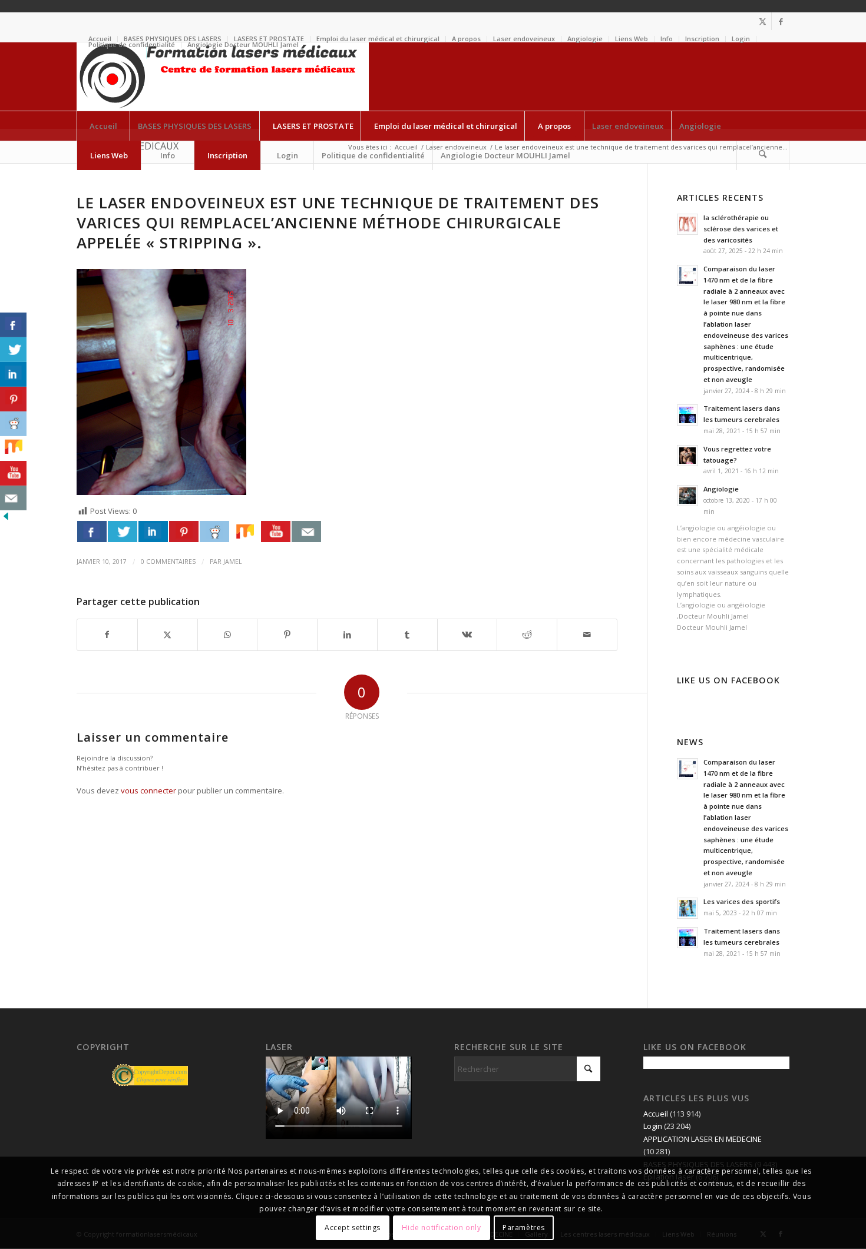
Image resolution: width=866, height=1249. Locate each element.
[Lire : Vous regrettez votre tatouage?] (687, 455)
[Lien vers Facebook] (780, 21)
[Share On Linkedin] (153, 531)
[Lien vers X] (762, 21)
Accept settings (353, 1228)
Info (666, 38)
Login (741, 38)
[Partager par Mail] (587, 634)
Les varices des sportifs (741, 901)
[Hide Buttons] (6, 519)
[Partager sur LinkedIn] (347, 634)
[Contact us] (306, 531)
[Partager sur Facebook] (107, 634)
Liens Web (631, 38)
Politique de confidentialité (131, 44)
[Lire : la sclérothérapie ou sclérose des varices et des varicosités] (687, 224)
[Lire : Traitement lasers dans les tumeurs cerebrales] (687, 415)
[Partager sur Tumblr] (407, 634)
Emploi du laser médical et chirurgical (377, 38)
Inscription (702, 38)
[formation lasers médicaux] (223, 76)
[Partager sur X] (167, 634)
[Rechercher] (762, 155)
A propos (466, 38)
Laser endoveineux (524, 38)
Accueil (655, 1113)
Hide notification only (441, 1228)
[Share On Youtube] (275, 531)
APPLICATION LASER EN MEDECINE (702, 1139)
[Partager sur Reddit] (527, 634)
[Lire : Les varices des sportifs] (687, 908)
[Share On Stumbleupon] (245, 531)
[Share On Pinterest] (184, 531)
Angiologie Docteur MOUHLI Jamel (243, 44)
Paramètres (524, 1228)
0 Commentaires (168, 561)
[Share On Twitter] (122, 531)
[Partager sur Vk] (467, 634)
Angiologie (585, 38)
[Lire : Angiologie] (687, 495)
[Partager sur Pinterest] (287, 634)
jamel (232, 561)
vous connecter (148, 790)
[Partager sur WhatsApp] (227, 634)
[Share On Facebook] (92, 531)
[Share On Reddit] (214, 531)
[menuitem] (378, 39)
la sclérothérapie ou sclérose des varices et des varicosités (740, 228)
